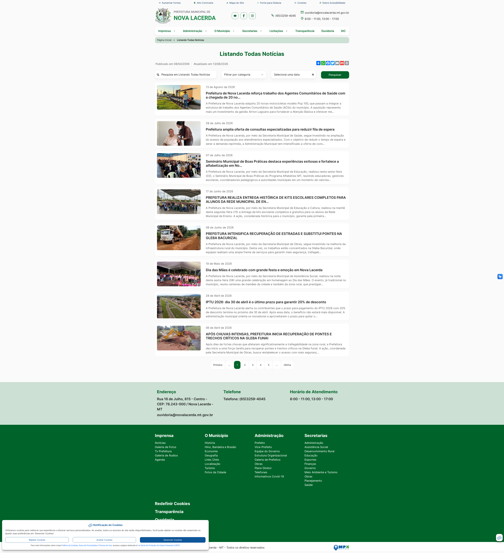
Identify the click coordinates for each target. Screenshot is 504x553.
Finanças (310, 463)
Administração (313, 442)
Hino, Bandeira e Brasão (220, 447)
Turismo (210, 468)
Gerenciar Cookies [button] (173, 540)
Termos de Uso (105, 545)
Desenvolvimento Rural (319, 451)
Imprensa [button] (164, 31)
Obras (258, 463)
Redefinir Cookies (172, 503)
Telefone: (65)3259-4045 (244, 399)
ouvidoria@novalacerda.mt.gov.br (327, 12)
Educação (310, 455)
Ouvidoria (327, 31)
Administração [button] (192, 31)
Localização (212, 463)
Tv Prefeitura (163, 451)
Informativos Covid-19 (269, 476)
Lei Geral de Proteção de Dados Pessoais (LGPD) (159, 545)
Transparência (304, 31)
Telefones (261, 472)
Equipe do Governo (267, 451)
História (210, 442)
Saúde (308, 485)
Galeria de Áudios (166, 455)
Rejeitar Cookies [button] (37, 540)
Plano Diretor (263, 468)
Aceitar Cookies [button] (104, 540)
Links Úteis (212, 459)
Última (287, 364)
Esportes (310, 459)
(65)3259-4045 (285, 15)
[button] (300, 3)
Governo (310, 468)
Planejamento (313, 480)
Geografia (211, 455)
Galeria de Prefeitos (267, 459)
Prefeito (260, 442)
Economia (211, 451)
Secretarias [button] (249, 31)
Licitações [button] (276, 31)
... (229, 364)
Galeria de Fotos (165, 447)
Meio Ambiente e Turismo (320, 472)
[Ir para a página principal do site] (185, 16)
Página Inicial (164, 39)
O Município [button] (222, 31)
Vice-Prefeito (263, 447)
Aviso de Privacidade (88, 545)
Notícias (160, 442)
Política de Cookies (70, 545)
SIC (343, 31)
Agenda (160, 459)
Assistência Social (316, 447)
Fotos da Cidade (215, 472)
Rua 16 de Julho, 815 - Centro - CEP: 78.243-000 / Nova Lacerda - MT (185, 404)
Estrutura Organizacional (271, 455)
